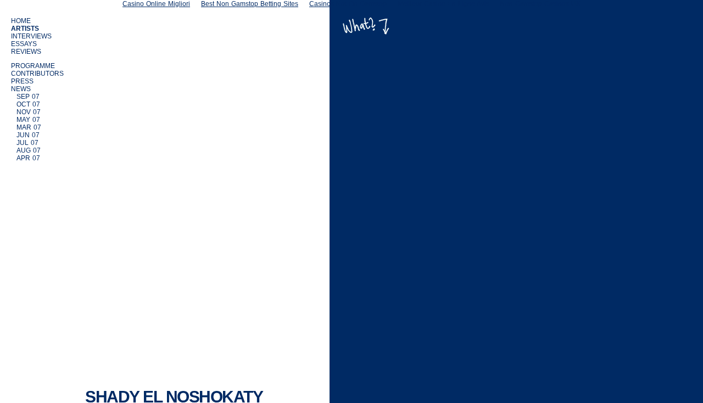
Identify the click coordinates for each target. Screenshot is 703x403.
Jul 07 (27, 143)
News (21, 89)
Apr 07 (28, 158)
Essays (24, 44)
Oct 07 (28, 104)
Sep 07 (28, 96)
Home (21, 21)
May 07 (28, 120)
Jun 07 (28, 135)
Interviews (31, 36)
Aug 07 (28, 150)
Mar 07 (28, 127)
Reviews (26, 51)
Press (22, 81)
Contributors (37, 73)
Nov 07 (28, 112)
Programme (33, 66)
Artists (25, 28)
